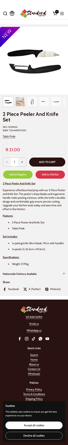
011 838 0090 (34, 317)
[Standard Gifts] (33, 13)
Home (34, 359)
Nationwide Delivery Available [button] (20, 274)
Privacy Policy (34, 389)
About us (34, 364)
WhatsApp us (34, 330)
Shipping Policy (34, 398)
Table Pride (9, 136)
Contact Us (34, 369)
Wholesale (34, 373)
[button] (5, 13)
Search (34, 355)
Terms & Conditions (34, 394)
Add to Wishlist (50, 174)
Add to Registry (17, 174)
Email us (34, 323)
